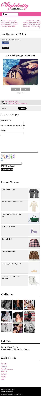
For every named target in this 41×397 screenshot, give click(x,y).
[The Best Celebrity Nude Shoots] (6, 327)
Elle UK (4, 372)
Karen (5, 39)
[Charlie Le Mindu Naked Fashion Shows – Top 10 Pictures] (18, 316)
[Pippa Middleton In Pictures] (18, 305)
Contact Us (4, 389)
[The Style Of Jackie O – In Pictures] (6, 305)
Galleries (7, 294)
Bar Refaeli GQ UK (11, 102)
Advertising (11, 389)
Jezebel (4, 366)
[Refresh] (2, 161)
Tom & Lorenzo (7, 369)
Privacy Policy (18, 394)
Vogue (3, 377)
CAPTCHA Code (7, 166)
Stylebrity (10, 391)
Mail (3, 379)
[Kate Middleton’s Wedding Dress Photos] (6, 316)
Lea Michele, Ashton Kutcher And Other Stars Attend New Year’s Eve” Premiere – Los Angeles (31, 23)
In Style (4, 374)
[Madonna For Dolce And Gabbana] (29, 327)
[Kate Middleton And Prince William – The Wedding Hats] (29, 305)
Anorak (4, 364)
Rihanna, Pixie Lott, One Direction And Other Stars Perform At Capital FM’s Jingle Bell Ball (9, 23)
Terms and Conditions (7, 394)
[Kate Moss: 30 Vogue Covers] (29, 316)
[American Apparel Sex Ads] (18, 327)
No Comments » (21, 103)
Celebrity (11, 103)
